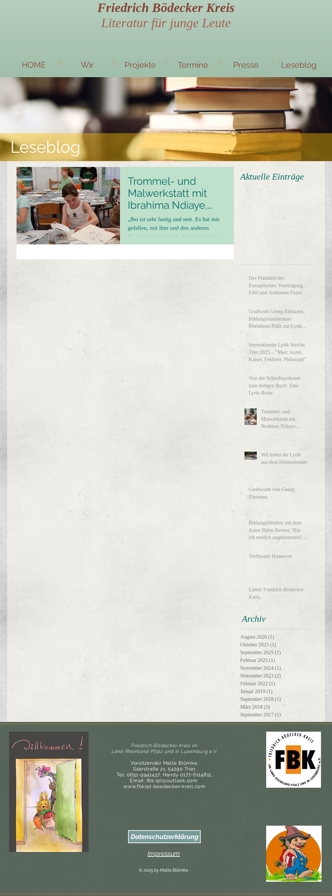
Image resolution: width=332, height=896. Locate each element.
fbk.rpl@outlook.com (172, 781)
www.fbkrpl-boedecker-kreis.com (165, 786)
